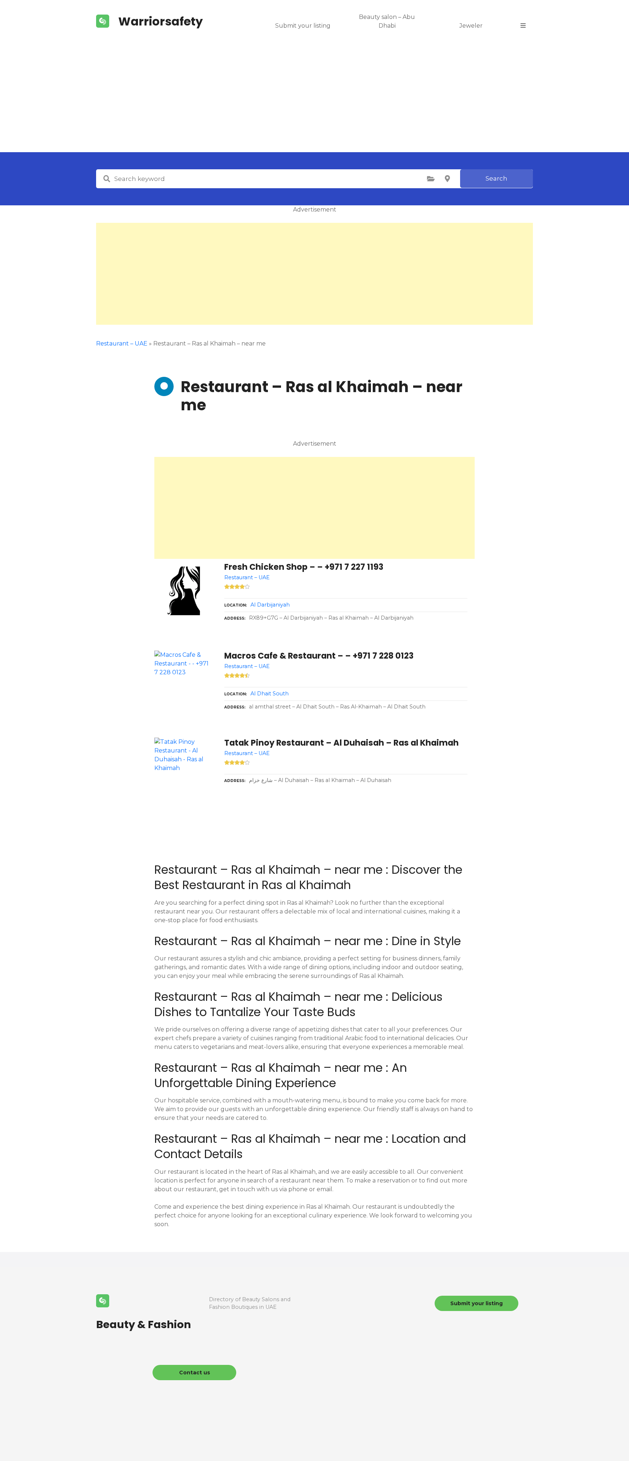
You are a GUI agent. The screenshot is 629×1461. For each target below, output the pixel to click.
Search (496, 178)
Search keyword (106, 178)
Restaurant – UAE (121, 343)
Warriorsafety (160, 21)
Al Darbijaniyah (270, 604)
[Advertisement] (314, 98)
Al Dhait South (269, 693)
